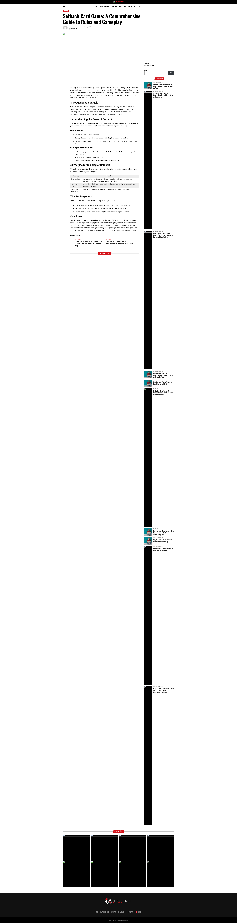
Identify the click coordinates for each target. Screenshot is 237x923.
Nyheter (114, 6)
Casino (146, 63)
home (96, 6)
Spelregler (122, 6)
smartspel (73, 28)
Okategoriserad (104, 6)
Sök (145, 70)
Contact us (131, 6)
